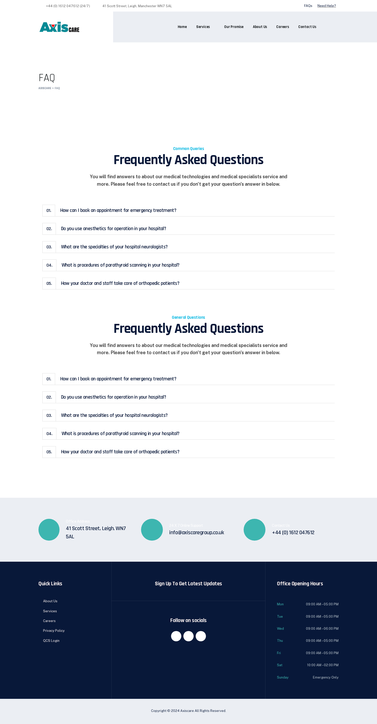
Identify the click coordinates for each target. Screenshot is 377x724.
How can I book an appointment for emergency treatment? (111, 210)
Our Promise (234, 26)
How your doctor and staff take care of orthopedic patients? (112, 283)
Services (203, 26)
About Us (260, 26)
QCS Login (51, 641)
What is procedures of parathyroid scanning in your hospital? (113, 265)
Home (182, 26)
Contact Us (307, 26)
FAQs (308, 6)
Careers (282, 26)
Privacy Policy (54, 631)
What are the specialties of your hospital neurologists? (107, 246)
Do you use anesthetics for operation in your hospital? (106, 228)
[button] (188, 211)
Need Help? (327, 6)
